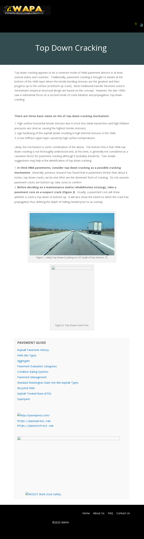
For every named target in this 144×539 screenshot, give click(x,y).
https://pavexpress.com (33, 421)
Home (86, 513)
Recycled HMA (26, 388)
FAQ (110, 513)
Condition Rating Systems (32, 371)
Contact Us (123, 513)
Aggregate (23, 361)
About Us (98, 513)
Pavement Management (32, 377)
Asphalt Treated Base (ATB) (34, 393)
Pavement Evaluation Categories (37, 366)
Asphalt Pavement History (33, 350)
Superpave (23, 399)
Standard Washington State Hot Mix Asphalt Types (48, 382)
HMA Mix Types (26, 355)
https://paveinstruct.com (35, 425)
